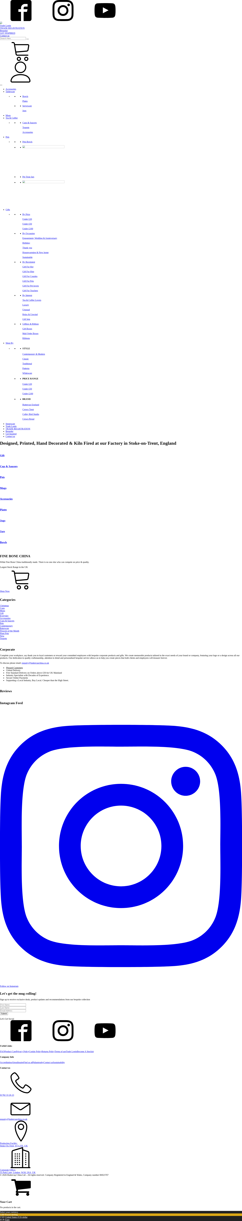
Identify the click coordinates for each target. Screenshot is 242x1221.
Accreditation (6, 1062)
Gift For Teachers (30, 290)
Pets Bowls (27, 142)
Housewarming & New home (35, 252)
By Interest (27, 295)
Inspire (21, 1062)
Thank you (27, 248)
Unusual (26, 309)
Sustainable (27, 257)
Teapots (25, 127)
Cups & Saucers (29, 123)
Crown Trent (28, 409)
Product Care (10, 1051)
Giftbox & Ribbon (30, 324)
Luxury (25, 305)
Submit (4, 1014)
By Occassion (28, 233)
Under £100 (27, 228)
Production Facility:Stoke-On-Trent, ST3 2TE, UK (14, 1144)
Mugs (8, 115)
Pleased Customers (14, 668)
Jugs (24, 110)
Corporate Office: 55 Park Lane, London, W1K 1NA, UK (18, 1171)
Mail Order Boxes (30, 333)
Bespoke (9, 431)
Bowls (25, 96)
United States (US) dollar (16, 1217)
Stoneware (10, 424)
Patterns (25, 368)
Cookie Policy (35, 1051)
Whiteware (27, 373)
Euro (7, 1219)
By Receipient (28, 262)
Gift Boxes (27, 329)
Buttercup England (30, 404)
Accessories (11, 89)
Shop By (9, 343)
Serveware (27, 106)
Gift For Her (27, 267)
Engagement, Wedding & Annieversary (39, 238)
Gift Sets (26, 319)
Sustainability (59, 1062)
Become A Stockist (85, 1051)
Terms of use (60, 1051)
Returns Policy (48, 1051)
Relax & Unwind (30, 314)
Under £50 (27, 224)
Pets (7, 137)
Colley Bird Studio (30, 414)
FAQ (2, 1051)
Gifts (8, 209)
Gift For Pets (28, 281)
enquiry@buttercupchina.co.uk (35, 663)
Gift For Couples (29, 276)
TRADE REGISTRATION (18, 429)
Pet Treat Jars (28, 177)
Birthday (26, 243)
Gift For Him (28, 271)
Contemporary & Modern (33, 354)
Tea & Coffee (12, 118)
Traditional (27, 363)
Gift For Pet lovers (30, 286)
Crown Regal (28, 419)
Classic (25, 359)
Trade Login (11, 426)
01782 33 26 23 (7, 1095)
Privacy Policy (22, 1051)
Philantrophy (38, 1062)
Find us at (28, 1062)
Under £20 (27, 219)
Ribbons (26, 338)
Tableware (10, 91)
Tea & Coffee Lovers (31, 300)
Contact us (10, 436)
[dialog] (121, 1192)
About (15, 1062)
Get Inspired (11, 434)
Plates (25, 101)
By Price (26, 214)
